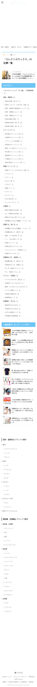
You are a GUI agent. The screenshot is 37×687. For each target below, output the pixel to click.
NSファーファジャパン (10, 511)
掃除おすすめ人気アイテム (15, 217)
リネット (9, 177)
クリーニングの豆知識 (13, 141)
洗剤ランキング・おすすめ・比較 (17, 105)
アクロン (7, 494)
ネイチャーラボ (8, 498)
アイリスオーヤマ (10, 545)
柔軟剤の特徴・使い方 (13, 122)
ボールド (7, 474)
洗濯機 (5, 599)
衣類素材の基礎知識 (12, 316)
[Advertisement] (18, 25)
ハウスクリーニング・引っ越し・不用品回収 (18, 92)
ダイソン (7, 570)
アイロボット (8, 595)
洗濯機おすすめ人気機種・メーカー (17, 228)
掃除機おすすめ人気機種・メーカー (17, 221)
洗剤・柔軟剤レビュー (13, 112)
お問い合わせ (18, 679)
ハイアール (7, 607)
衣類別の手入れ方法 (12, 309)
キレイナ (9, 195)
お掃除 (6, 206)
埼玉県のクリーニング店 (14, 152)
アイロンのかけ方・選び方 (14, 279)
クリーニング (9, 130)
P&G (4, 461)
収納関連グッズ (11, 297)
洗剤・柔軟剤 (5, 47)
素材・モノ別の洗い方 (13, 235)
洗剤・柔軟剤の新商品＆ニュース (17, 108)
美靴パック (9, 188)
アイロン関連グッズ (12, 290)
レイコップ (7, 582)
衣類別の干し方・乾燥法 (14, 265)
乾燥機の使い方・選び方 (14, 261)
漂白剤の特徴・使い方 (13, 126)
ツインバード (8, 561)
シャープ (7, 541)
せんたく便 (9, 181)
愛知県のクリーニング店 (14, 155)
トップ (6, 490)
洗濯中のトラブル (12, 253)
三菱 (5, 578)
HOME (20, 673)
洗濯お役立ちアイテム (13, 246)
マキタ (6, 574)
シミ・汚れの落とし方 (13, 239)
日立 (5, 532)
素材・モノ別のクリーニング (15, 148)
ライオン (5, 482)
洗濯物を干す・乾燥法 (12, 257)
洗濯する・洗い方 (16, 47)
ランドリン (7, 507)
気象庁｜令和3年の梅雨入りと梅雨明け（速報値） (18, 682)
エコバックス (8, 590)
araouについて (7, 676)
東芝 (5, 536)
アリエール (7, 469)
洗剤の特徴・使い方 (12, 101)
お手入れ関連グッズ (12, 312)
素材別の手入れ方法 (12, 305)
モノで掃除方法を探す (13, 213)
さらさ (6, 478)
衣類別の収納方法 (12, 294)
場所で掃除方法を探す (13, 210)
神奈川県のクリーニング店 (14, 162)
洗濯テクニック (11, 243)
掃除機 (5, 549)
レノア (6, 465)
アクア (6, 603)
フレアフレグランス (10, 449)
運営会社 (32, 676)
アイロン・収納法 (10, 275)
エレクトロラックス (10, 557)
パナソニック (8, 528)
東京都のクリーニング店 (14, 134)
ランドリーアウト (11, 202)
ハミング (7, 453)
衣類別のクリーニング (13, 144)
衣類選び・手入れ (10, 301)
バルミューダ (8, 565)
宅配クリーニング (10, 166)
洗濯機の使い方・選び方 (14, 232)
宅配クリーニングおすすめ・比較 (17, 170)
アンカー (7, 586)
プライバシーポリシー (20, 676)
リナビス (9, 174)
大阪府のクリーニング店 (14, 137)
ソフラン (7, 486)
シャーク (7, 553)
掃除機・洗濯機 (8, 524)
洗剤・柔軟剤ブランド (13, 115)
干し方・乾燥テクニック (14, 268)
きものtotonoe (10, 199)
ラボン (6, 503)
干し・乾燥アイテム (12, 272)
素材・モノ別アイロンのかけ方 (16, 287)
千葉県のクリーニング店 (14, 159)
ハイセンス (7, 611)
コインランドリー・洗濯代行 (15, 250)
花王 (4, 444)
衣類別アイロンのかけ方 (14, 283)
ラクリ (8, 191)
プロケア (9, 184)
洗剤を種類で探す (12, 119)
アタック (7, 457)
